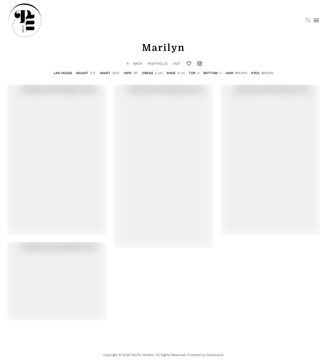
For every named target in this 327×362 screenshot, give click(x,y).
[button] (133, 63)
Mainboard (215, 355)
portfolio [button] (158, 64)
